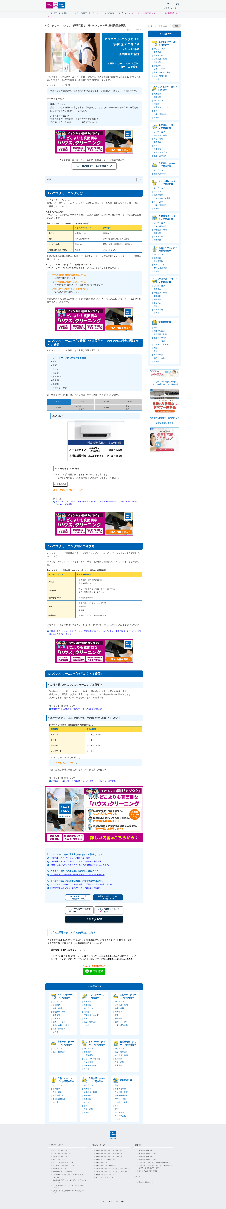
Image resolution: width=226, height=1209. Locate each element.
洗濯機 (106, 408)
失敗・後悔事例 (59, 1029)
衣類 (116, 1109)
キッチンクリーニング (60, 1157)
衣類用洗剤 (57, 1092)
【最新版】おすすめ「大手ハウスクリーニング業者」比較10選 (75, 861)
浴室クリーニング (59, 1160)
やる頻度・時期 (59, 1012)
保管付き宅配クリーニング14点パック (109, 1157)
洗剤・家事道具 (121, 1095)
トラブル (87, 1102)
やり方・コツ (58, 1001)
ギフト (137, 1176)
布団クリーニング (102, 1163)
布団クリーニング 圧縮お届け (106, 1166)
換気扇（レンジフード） (82, 407)
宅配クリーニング (98, 1145)
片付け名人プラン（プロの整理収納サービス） (155, 1163)
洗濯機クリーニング (60, 1169)
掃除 (116, 1085)
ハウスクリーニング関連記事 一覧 (78, 897)
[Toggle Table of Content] (137, 180)
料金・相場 (57, 1008)
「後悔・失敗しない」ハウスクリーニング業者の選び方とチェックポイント (81, 865)
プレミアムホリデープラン (148, 1171)
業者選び (56, 1005)
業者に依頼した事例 (61, 1025)
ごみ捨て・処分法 (122, 1102)
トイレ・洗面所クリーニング (63, 1163)
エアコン (59, 402)
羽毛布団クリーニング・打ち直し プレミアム (112, 1172)
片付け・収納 (120, 1099)
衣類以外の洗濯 (59, 1099)
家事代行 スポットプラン (148, 1154)
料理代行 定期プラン (146, 1157)
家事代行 (138, 1145)
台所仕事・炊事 (121, 1092)
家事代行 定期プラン (146, 1151)
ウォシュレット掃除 (92, 1059)
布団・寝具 (119, 1112)
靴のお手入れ (58, 1095)
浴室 (82, 402)
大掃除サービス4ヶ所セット (62, 1172)
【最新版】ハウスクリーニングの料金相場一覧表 (70, 858)
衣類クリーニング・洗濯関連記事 (66, 1079)
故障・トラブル (59, 1022)
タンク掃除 (88, 1062)
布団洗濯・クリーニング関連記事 (97, 1079)
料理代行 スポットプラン (148, 1160)
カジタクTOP (94, 919)
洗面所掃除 (88, 1055)
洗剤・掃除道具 (90, 1022)
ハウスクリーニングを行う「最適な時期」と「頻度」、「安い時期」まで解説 (83, 781)
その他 (55, 1032)
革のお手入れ (120, 1116)
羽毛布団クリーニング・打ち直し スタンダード (112, 1169)
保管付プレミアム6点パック (105, 1160)
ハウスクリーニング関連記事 (97, 996)
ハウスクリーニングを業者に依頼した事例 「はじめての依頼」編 (77, 875)
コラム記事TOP (94, 986)
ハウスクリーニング (56, 1145)
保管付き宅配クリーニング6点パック (109, 1151)
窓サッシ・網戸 (130, 407)
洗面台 (129, 402)
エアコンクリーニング (60, 1151)
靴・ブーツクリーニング (104, 1178)
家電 (116, 1106)
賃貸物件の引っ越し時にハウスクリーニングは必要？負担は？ (77, 709)
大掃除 (86, 1012)
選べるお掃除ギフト (146, 1182)
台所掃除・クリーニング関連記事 (66, 1043)
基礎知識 (56, 1015)
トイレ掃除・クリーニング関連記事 (97, 1043)
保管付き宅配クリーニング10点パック (109, 1154)
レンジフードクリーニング (62, 1154)
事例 (85, 1018)
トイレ (106, 402)
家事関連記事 (126, 1080)
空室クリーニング (91, 1015)
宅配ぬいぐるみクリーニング (106, 1175)
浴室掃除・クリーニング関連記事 (128, 996)
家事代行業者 (120, 1089)
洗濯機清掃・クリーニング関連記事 (128, 1043)
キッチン (59, 408)
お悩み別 (87, 1052)
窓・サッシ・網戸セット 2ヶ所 (63, 1166)
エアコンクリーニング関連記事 (66, 996)
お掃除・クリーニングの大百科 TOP (108, 897)
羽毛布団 (87, 1095)
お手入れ (56, 1018)
